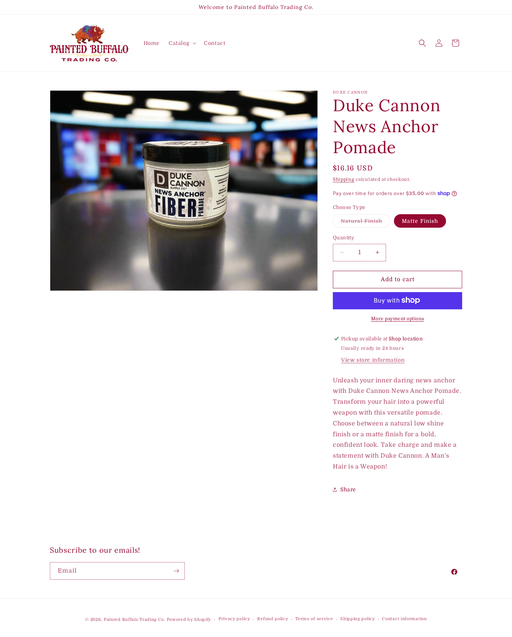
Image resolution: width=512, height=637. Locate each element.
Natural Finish (365, 223)
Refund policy (272, 619)
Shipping (344, 179)
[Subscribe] (176, 571)
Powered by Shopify (189, 619)
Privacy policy (234, 619)
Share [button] (348, 489)
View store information (372, 360)
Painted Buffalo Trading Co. (134, 619)
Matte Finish (420, 221)
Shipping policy (357, 619)
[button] (181, 43)
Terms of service (314, 619)
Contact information (404, 619)
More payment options (397, 318)
